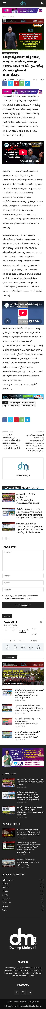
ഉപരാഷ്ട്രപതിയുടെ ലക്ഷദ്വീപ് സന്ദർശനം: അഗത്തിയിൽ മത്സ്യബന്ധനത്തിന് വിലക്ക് (27, 734)
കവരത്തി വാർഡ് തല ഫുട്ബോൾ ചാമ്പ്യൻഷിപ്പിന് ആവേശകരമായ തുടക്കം (21, 677)
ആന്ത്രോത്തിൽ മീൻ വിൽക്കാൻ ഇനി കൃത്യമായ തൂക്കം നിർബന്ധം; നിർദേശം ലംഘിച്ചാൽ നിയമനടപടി (29, 708)
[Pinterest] (16, 83)
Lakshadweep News (28, 406)
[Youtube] (29, 992)
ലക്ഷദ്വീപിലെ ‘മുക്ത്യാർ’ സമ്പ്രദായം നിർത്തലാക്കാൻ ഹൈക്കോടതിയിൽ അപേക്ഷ (28, 832)
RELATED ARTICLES (11, 488)
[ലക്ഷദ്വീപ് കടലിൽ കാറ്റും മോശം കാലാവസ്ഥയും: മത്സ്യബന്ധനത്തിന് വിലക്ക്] (7, 721)
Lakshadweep (13, 53)
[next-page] (7, 538)
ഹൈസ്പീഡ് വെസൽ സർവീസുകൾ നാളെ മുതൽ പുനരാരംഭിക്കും (28, 862)
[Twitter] (10, 83)
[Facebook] (4, 83)
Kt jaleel (6, 406)
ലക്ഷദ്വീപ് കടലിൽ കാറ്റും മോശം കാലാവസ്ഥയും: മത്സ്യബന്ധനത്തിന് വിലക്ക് (28, 721)
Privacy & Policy (33, 1002)
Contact (23, 1002)
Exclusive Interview (28, 403)
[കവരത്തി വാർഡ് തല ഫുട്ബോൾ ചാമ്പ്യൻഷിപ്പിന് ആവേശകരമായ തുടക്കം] (8, 497)
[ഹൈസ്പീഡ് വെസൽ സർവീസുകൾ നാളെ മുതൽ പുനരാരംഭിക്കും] (8, 863)
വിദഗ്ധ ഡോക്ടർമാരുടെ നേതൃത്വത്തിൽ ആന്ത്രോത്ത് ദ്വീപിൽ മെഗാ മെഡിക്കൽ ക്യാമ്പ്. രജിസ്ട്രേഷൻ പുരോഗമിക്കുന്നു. (28, 847)
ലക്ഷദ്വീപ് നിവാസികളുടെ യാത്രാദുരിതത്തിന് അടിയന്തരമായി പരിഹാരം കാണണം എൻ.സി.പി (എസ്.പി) (11, 441)
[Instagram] (23, 992)
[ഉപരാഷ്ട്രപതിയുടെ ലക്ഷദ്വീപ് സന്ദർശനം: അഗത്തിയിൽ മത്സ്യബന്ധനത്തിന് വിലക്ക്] (7, 734)
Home (4, 16)
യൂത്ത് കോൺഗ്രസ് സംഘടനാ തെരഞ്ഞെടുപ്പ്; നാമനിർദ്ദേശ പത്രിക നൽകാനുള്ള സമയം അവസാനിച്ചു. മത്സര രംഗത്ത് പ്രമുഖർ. (34, 443)
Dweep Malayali (10, 80)
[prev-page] (4, 538)
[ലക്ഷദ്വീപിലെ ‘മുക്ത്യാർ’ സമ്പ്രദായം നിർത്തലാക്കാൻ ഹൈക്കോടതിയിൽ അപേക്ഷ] (8, 832)
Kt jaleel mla (15, 406)
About (16, 1002)
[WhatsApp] (21, 83)
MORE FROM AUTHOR (30, 488)
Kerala (13, 16)
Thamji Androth (9, 683)
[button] (4, 3)
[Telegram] (27, 83)
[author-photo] (23, 472)
